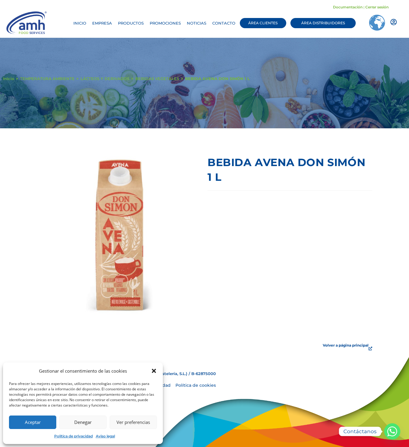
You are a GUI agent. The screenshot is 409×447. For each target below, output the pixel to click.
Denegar (83, 422)
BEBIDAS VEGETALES (157, 78)
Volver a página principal (346, 345)
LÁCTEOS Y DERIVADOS (105, 78)
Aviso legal (105, 436)
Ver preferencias (133, 422)
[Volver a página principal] (370, 348)
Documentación (348, 7)
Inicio (8, 78)
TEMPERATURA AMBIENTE (47, 78)
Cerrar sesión (377, 7)
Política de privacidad (73, 436)
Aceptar (33, 422)
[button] (154, 371)
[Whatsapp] (392, 431)
